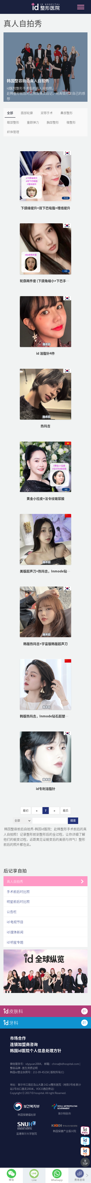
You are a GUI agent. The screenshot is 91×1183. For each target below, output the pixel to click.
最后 (65, 810)
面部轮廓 (27, 113)
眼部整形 (13, 122)
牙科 (13, 1022)
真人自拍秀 (15, 881)
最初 (25, 810)
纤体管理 (13, 131)
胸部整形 (53, 122)
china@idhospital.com (65, 1064)
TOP (85, 1164)
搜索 (73, 820)
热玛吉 (45, 426)
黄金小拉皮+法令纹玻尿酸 (45, 498)
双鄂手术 (47, 113)
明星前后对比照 (18, 901)
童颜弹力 (33, 122)
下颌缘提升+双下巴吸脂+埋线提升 (45, 208)
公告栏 (12, 911)
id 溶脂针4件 (45, 353)
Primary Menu (80, 6)
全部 (10, 113)
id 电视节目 (15, 921)
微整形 (71, 122)
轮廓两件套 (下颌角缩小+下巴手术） (46, 280)
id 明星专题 (15, 942)
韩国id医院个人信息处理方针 (35, 1050)
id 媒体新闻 (15, 932)
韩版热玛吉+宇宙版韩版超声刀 (45, 643)
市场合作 (18, 1038)
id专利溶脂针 (45, 788)
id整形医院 (45, 8)
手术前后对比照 (18, 891)
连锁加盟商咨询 (24, 1044)
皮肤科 (16, 1011)
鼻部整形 (66, 113)
